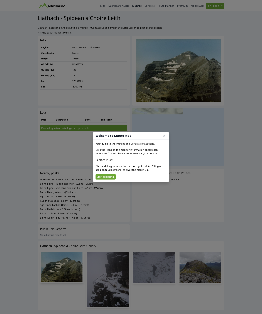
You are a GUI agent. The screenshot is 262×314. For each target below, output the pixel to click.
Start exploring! (105, 176)
